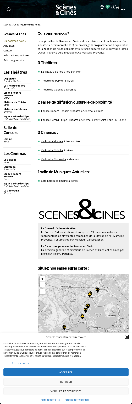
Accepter (66, 372)
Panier (117, 7)
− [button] (42, 284)
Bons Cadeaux (102, 7)
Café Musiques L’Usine (54, 180)
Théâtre (75, 111)
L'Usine (7, 140)
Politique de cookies (50, 399)
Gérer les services (20, 363)
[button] (127, 337)
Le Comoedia (11, 192)
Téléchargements (13, 60)
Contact (7, 50)
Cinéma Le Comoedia (53, 159)
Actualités (8, 45)
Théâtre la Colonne (52, 89)
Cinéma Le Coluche (52, 150)
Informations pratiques (16, 55)
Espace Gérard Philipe (16, 117)
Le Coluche (9, 161)
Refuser (66, 381)
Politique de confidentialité (77, 399)
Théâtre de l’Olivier (14, 103)
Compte (112, 7)
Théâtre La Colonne (15, 110)
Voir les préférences (66, 391)
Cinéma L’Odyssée (52, 141)
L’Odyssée (9, 168)
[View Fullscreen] (42, 291)
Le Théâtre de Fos (14, 87)
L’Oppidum (12, 80)
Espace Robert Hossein (12, 95)
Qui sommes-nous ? (14, 40)
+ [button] (42, 279)
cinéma (88, 111)
